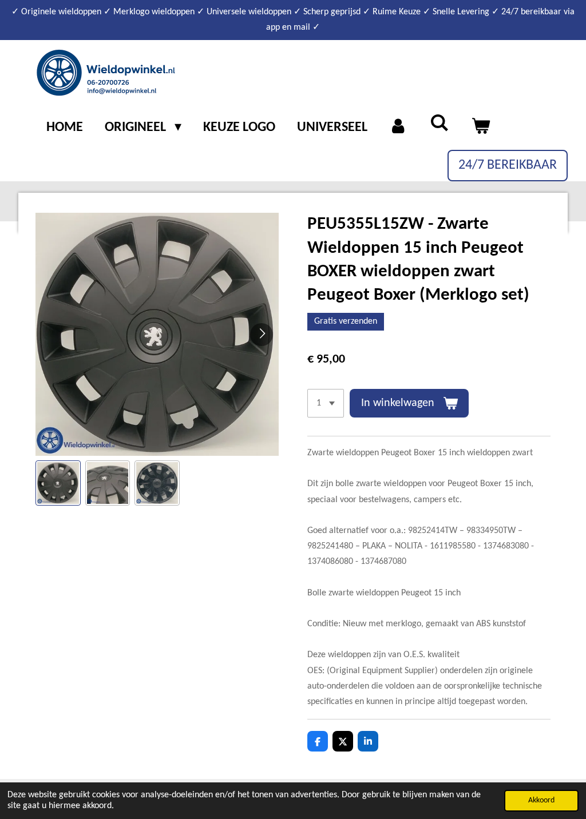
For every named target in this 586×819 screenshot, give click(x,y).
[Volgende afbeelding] (261, 334)
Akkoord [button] (541, 800)
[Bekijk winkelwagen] (480, 128)
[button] (58, 483)
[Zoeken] (439, 125)
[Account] (398, 128)
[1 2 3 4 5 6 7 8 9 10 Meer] (325, 403)
